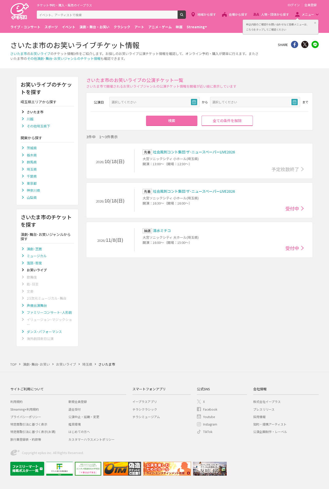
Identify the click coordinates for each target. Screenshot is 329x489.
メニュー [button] (308, 14)
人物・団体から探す (275, 14)
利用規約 (16, 401)
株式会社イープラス (267, 401)
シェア (294, 44)
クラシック (122, 26)
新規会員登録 (77, 401)
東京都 (32, 183)
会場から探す (238, 14)
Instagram (210, 424)
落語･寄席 (34, 263)
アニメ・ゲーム (160, 26)
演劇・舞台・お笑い (94, 26)
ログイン (294, 5)
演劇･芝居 (34, 248)
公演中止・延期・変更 (83, 416)
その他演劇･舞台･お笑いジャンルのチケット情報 (63, 58)
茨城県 (32, 147)
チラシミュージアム (146, 416)
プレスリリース (264, 409)
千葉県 (32, 176)
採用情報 (259, 416)
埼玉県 (32, 169)
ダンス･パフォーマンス (44, 331)
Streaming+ (197, 26)
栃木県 (32, 155)
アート (139, 26)
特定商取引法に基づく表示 (28, 424)
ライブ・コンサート (25, 26)
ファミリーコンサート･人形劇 (49, 312)
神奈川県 (33, 190)
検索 (171, 120)
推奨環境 (74, 424)
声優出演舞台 (37, 305)
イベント (68, 26)
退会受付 (74, 409)
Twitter (304, 44)
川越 (30, 118)
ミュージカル (37, 255)
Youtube (209, 416)
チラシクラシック (144, 409)
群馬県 (32, 162)
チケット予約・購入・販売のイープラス (64, 5)
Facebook (210, 409)
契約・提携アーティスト (270, 424)
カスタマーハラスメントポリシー (91, 439)
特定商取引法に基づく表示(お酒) (33, 431)
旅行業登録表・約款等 (25, 439)
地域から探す (206, 14)
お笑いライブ (40, 53)
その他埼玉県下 (38, 126)
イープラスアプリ (144, 401)
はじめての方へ (79, 431)
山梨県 (32, 197)
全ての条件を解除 (227, 120)
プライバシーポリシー (25, 416)
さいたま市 (18, 53)
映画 (179, 26)
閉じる (315, 23)
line (315, 44)
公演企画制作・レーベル (270, 431)
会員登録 (310, 5)
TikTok (207, 431)
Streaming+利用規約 (24, 409)
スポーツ (51, 26)
